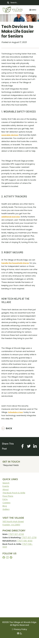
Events (5, 486)
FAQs (5, 499)
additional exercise (10, 216)
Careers (6, 502)
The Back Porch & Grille (13, 492)
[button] (33, 9)
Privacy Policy (20, 629)
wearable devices (9, 135)
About (5, 489)
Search (5, 482)
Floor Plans (7, 496)
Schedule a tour (15, 412)
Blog (4, 506)
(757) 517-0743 (16, 534)
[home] (13, 10)
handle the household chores (15, 263)
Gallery (6, 509)
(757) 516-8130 (24, 540)
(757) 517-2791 (29, 537)
